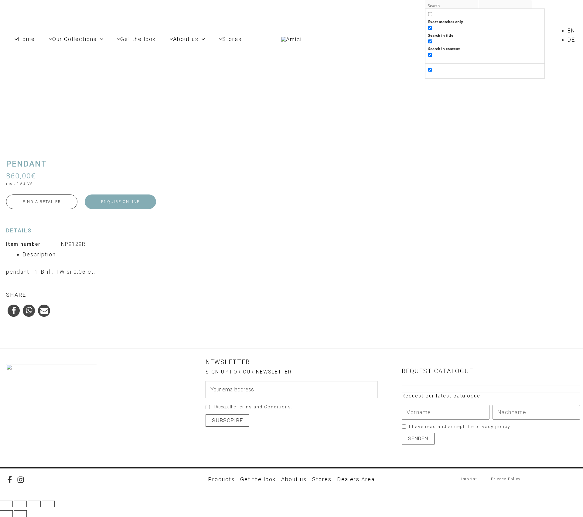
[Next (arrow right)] (20, 513)
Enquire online (120, 201)
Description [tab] (39, 254)
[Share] (34, 504)
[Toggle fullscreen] (20, 504)
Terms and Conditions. (265, 406)
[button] (100, 39)
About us (294, 479)
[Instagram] (20, 479)
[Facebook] (9, 479)
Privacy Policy (506, 479)
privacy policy (493, 426)
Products (221, 479)
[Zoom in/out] (6, 504)
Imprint (469, 479)
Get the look (258, 479)
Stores (322, 479)
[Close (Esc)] (48, 504)
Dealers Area (356, 479)
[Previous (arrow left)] (6, 513)
